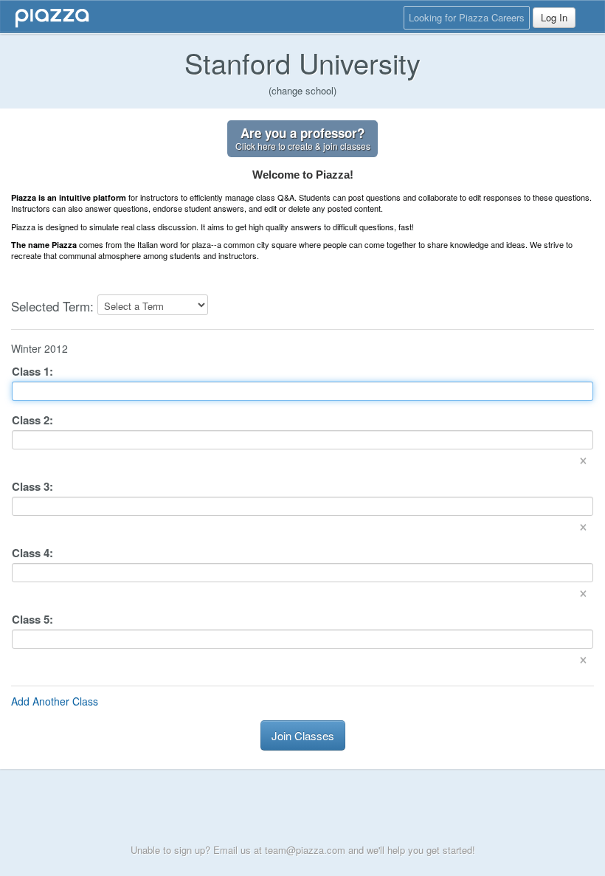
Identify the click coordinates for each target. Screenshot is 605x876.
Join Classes (303, 735)
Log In (554, 17)
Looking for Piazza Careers (467, 17)
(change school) (302, 90)
